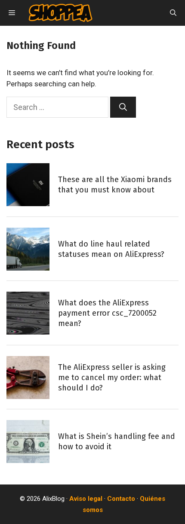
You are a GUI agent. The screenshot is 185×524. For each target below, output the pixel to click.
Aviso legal (85, 499)
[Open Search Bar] (173, 13)
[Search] (123, 107)
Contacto (121, 499)
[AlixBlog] (60, 13)
